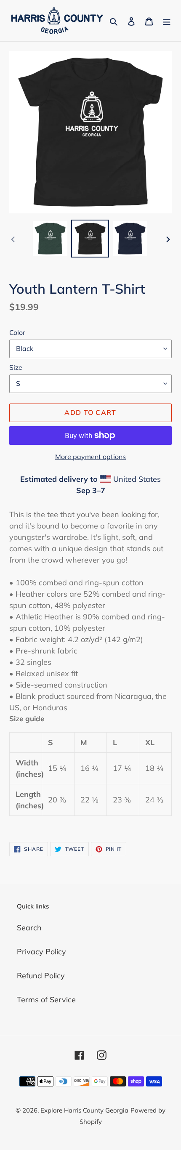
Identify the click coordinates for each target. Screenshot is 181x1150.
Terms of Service (46, 999)
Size (15, 367)
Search (29, 927)
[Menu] (167, 21)
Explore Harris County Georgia (84, 1110)
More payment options (90, 456)
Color (17, 332)
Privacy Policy (41, 951)
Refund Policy (41, 975)
